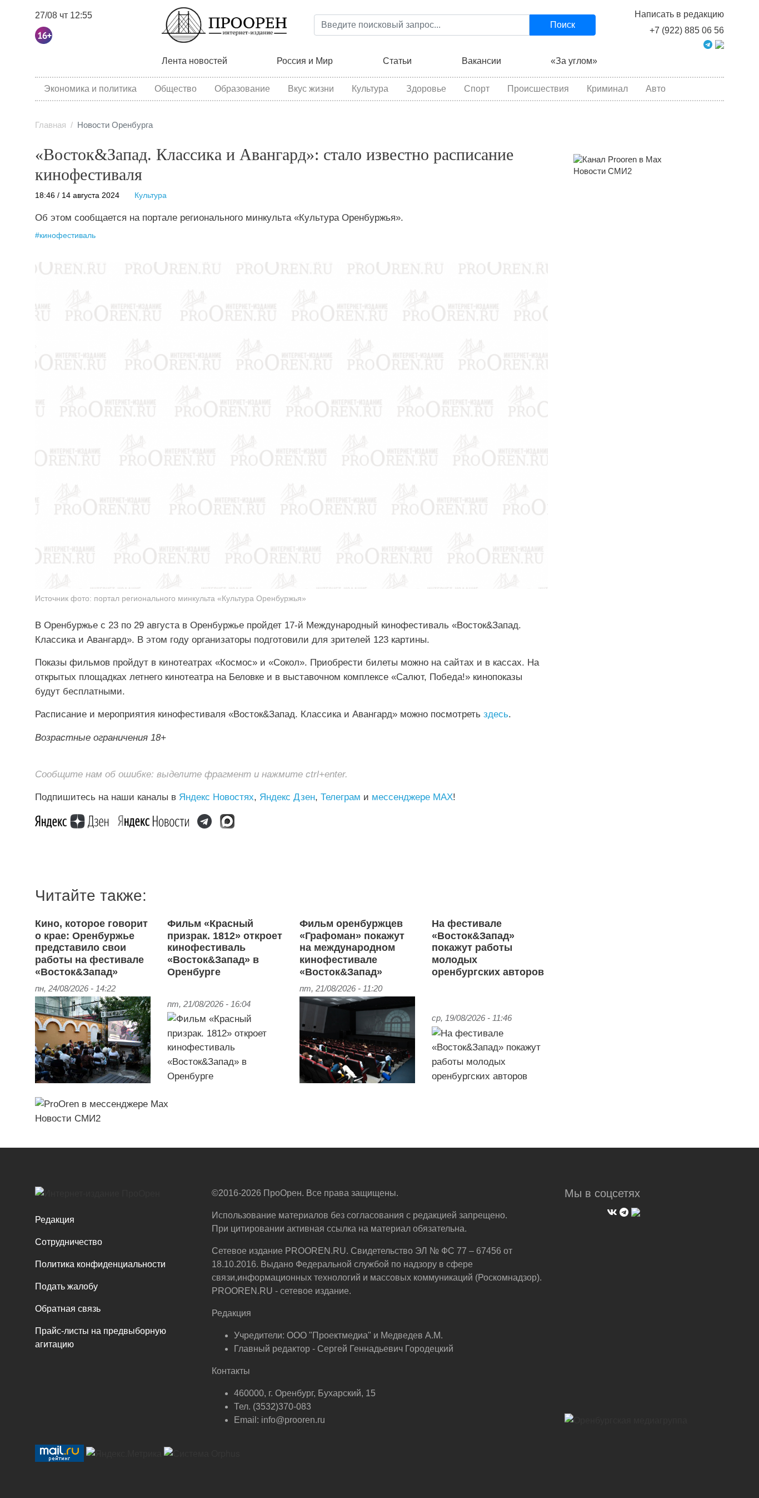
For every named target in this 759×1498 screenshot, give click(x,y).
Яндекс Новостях (216, 796)
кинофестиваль (67, 235)
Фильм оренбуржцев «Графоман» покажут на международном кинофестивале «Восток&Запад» (352, 947)
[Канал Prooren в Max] (617, 159)
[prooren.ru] (115, 1198)
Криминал (607, 88)
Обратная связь (68, 1308)
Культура (370, 88)
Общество (175, 88)
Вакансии (481, 61)
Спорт (477, 88)
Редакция (54, 1219)
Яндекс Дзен (287, 796)
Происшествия (538, 88)
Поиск (562, 24)
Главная (50, 125)
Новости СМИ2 (68, 1118)
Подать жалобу (66, 1286)
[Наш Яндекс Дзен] (76, 820)
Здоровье (426, 88)
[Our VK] (611, 1210)
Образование (242, 88)
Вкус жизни (311, 88)
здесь (495, 714)
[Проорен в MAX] (719, 43)
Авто (656, 88)
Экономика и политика (90, 88)
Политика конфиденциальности (100, 1264)
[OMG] (626, 1424)
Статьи (397, 61)
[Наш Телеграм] (622, 1210)
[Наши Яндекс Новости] (157, 820)
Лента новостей (194, 61)
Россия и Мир (305, 61)
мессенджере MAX (412, 796)
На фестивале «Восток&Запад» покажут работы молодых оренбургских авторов (488, 947)
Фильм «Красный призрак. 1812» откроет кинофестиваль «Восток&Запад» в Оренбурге (224, 947)
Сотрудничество (68, 1242)
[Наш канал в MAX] (231, 820)
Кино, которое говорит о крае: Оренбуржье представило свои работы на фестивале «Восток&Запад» (91, 947)
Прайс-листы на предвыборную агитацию (100, 1337)
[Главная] (224, 25)
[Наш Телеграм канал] (208, 820)
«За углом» (574, 61)
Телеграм (341, 796)
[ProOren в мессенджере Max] (101, 1103)
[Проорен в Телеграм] (707, 43)
